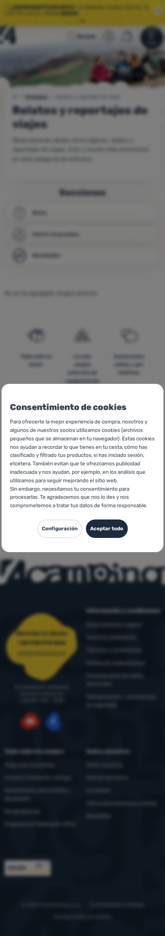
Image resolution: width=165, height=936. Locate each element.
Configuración (60, 528)
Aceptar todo (106, 528)
